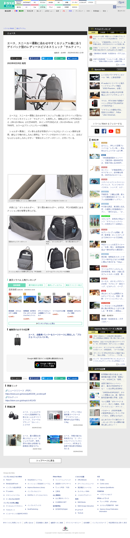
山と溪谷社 (57, 495)
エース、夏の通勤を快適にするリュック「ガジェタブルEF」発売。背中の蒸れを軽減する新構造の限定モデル (32, 441)
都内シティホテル (55, 285)
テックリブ (79, 510)
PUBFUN (100, 491)
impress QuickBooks (107, 487)
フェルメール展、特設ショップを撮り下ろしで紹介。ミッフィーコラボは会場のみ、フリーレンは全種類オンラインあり (109, 39)
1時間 (93, 32)
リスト (25, 58)
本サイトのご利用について (12, 523)
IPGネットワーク (103, 498)
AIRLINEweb (82, 480)
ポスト (18, 58)
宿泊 (104, 11)
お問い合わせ (28, 523)
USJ (88, 11)
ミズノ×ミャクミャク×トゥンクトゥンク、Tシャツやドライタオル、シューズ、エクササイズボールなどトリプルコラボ (113, 187)
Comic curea (104, 484)
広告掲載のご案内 (42, 523)
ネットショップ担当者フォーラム (39, 484)
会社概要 (87, 523)
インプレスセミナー (34, 491)
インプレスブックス (34, 505)
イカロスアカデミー (84, 495)
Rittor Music (57, 477)
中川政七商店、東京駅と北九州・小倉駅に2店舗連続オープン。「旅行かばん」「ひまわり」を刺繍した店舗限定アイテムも (112, 212)
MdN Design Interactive (86, 506)
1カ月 (122, 32)
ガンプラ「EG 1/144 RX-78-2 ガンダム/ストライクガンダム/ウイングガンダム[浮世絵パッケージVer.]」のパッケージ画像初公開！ (109, 361)
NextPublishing (33, 509)
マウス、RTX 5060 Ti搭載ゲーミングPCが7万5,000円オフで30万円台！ (112, 103)
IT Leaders (9, 491)
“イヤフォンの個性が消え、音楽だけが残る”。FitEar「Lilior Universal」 (112, 112)
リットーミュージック (63, 480)
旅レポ (39, 11)
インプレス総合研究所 (13, 487)
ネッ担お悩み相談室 (13, 499)
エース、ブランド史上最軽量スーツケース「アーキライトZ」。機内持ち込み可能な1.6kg (73, 417)
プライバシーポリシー (73, 523)
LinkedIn (74, 58)
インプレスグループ (99, 523)
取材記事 (30, 11)
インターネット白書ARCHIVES (17, 514)
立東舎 (57, 491)
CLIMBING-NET (60, 502)
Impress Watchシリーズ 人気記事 (108, 329)
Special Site (100, 69)
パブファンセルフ (106, 494)
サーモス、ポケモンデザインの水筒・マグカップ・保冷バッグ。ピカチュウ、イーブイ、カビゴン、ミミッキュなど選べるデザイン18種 (112, 286)
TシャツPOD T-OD (62, 487)
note (61, 58)
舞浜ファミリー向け (74, 285)
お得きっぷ (48, 11)
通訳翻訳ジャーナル (84, 487)
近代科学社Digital (61, 509)
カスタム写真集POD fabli (109, 505)
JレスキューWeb (83, 491)
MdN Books (82, 502)
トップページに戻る (45, 460)
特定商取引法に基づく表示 (118, 523)
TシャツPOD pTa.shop (108, 501)
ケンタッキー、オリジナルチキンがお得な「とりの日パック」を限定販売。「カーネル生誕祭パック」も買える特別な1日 (109, 350)
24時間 (102, 32)
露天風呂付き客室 (36, 285)
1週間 (112, 32)
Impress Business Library (36, 487)
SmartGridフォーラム (35, 480)
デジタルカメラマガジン (14, 506)
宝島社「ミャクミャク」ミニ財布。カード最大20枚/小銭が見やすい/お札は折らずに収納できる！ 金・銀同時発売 (109, 50)
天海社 (102, 480)
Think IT (8, 480)
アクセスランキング (103, 29)
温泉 (57, 11)
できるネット (10, 510)
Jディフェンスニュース (86, 484)
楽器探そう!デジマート (63, 484)
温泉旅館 (16, 285)
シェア (36, 58)
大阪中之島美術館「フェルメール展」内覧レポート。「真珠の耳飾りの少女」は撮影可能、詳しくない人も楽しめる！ (109, 61)
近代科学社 (57, 506)
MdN (76, 499)
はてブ (49, 58)
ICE (98, 477)
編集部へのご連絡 (57, 523)
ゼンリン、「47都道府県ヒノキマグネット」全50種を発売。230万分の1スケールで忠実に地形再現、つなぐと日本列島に (109, 44)
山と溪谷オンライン (62, 498)
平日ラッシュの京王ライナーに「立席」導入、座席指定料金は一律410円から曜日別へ (112, 247)
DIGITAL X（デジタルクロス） (38, 495)
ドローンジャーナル (13, 495)
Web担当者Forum (12, 484)
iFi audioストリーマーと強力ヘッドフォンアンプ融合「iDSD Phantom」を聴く (112, 85)
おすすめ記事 (100, 369)
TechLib (80, 513)
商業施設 (96, 11)
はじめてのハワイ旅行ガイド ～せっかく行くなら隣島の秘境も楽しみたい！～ (112, 422)
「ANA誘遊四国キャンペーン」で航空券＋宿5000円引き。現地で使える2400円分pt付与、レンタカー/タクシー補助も (113, 163)
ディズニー (79, 11)
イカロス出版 (79, 477)
